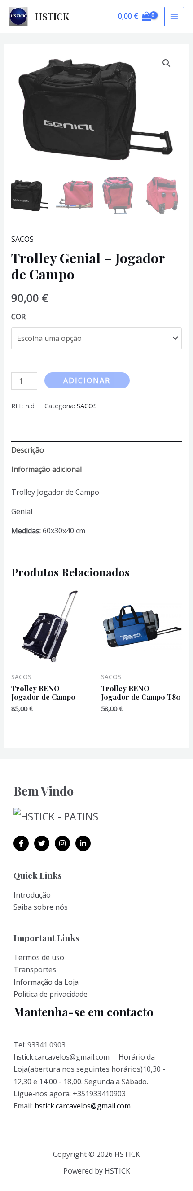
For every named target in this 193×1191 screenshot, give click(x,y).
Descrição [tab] (27, 450)
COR (18, 317)
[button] (166, 63)
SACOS (22, 239)
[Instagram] (62, 843)
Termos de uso (38, 957)
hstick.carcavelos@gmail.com (83, 1106)
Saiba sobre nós (40, 907)
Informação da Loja (46, 982)
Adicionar (86, 380)
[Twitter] (41, 843)
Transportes (34, 969)
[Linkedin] (83, 843)
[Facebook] (21, 843)
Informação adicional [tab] (46, 469)
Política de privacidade (50, 994)
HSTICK (52, 16)
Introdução (32, 895)
